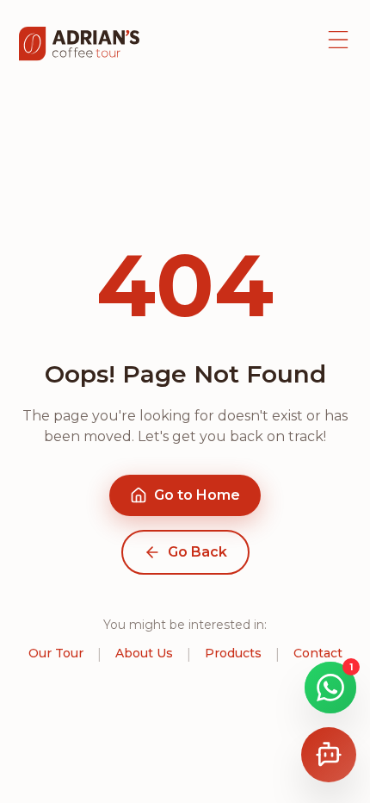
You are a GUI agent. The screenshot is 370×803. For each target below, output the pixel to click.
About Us (144, 653)
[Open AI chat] (328, 754)
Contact (317, 653)
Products (233, 653)
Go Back (197, 552)
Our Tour (55, 653)
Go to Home (197, 495)
